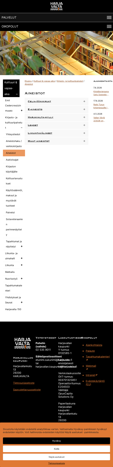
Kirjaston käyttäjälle (11, 169)
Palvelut (10, 212)
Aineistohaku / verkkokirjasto (14, 144)
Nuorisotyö (11, 278)
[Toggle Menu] (109, 17)
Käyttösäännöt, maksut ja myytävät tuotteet (14, 198)
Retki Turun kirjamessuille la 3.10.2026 (100, 106)
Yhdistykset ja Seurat (13, 300)
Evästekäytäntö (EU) (92, 382)
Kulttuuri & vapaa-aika (10, 88)
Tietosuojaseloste (56, 463)
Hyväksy (56, 441)
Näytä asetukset (56, 457)
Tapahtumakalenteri (13, 288)
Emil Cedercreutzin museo (13, 105)
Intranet (90, 375)
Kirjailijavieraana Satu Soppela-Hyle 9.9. (101, 93)
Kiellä (56, 449)
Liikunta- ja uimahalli (11, 256)
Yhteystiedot (13, 134)
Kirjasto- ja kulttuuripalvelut (13, 122)
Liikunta (9, 265)
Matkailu (10, 271)
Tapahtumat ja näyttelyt (14, 244)
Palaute (90, 350)
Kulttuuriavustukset (14, 181)
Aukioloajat (12, 159)
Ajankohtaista (92, 345)
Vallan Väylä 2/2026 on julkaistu (99, 119)
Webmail (91, 365)
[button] (9, 17)
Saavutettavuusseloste (27, 389)
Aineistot (11, 152)
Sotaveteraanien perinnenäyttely (14, 227)
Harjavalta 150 (13, 309)
